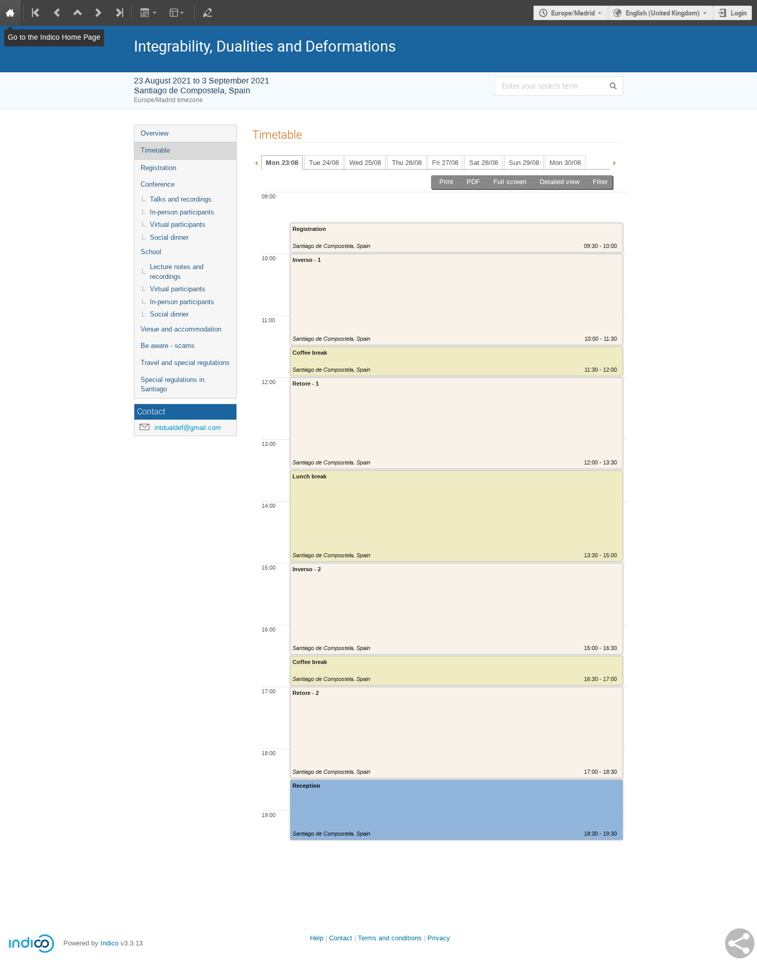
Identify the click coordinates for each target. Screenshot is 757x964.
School (151, 252)
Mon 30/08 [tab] (565, 162)
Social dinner (169, 237)
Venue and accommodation (181, 329)
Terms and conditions (390, 938)
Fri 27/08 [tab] (445, 162)
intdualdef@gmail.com (187, 427)
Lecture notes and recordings (176, 271)
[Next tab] (614, 162)
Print (446, 181)
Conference (158, 184)
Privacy (438, 938)
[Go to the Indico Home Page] (10, 13)
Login (739, 13)
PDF (473, 181)
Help (316, 938)
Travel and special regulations (185, 363)
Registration (158, 168)
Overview (154, 133)
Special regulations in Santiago (172, 384)
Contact (340, 938)
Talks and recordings (181, 199)
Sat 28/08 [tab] (483, 162)
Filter (600, 181)
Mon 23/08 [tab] (282, 163)
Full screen (509, 181)
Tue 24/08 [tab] (324, 162)
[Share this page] (739, 943)
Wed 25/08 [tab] (365, 162)
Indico (109, 943)
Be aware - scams (168, 346)
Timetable (155, 150)
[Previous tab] (256, 162)
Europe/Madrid (573, 13)
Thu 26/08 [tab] (407, 162)
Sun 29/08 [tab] (524, 162)
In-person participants (182, 212)
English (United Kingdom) (663, 13)
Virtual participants (177, 224)
